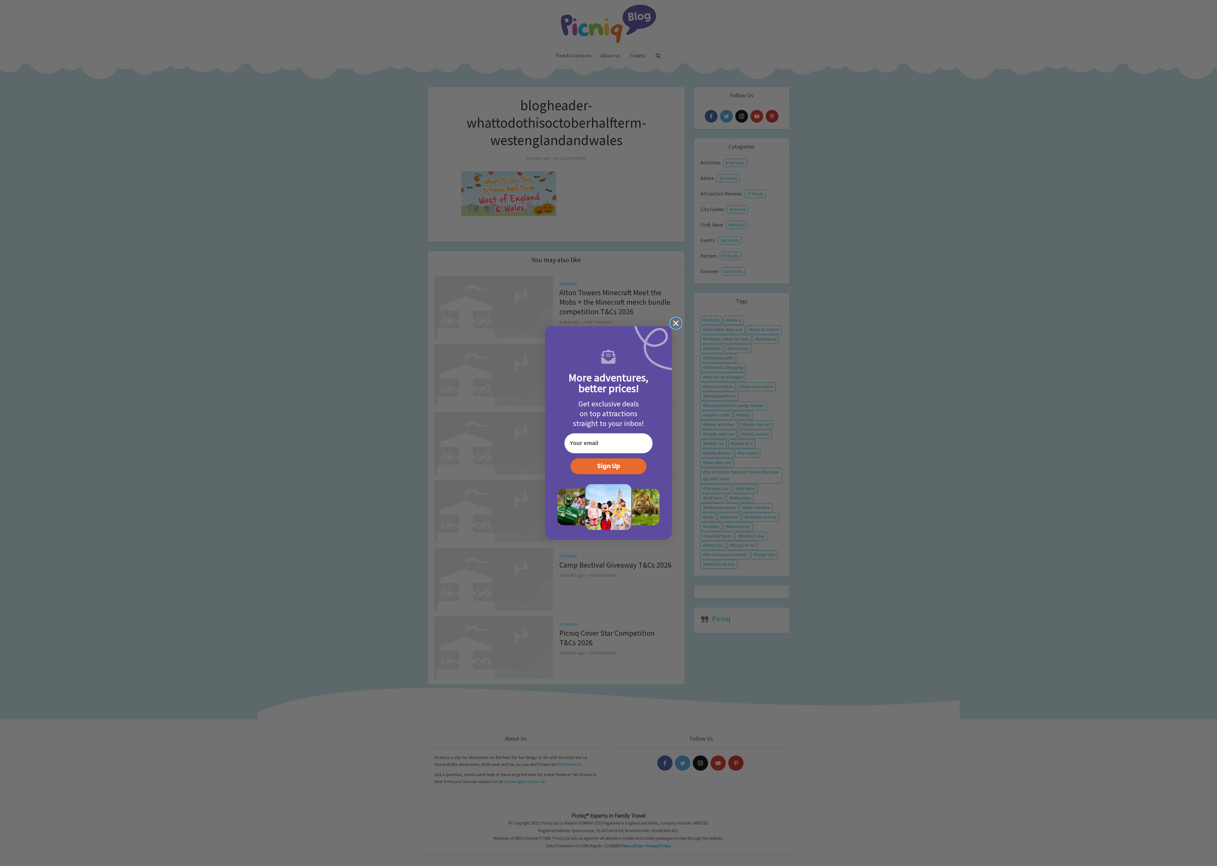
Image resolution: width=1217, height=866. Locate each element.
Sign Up (608, 466)
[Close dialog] (675, 323)
